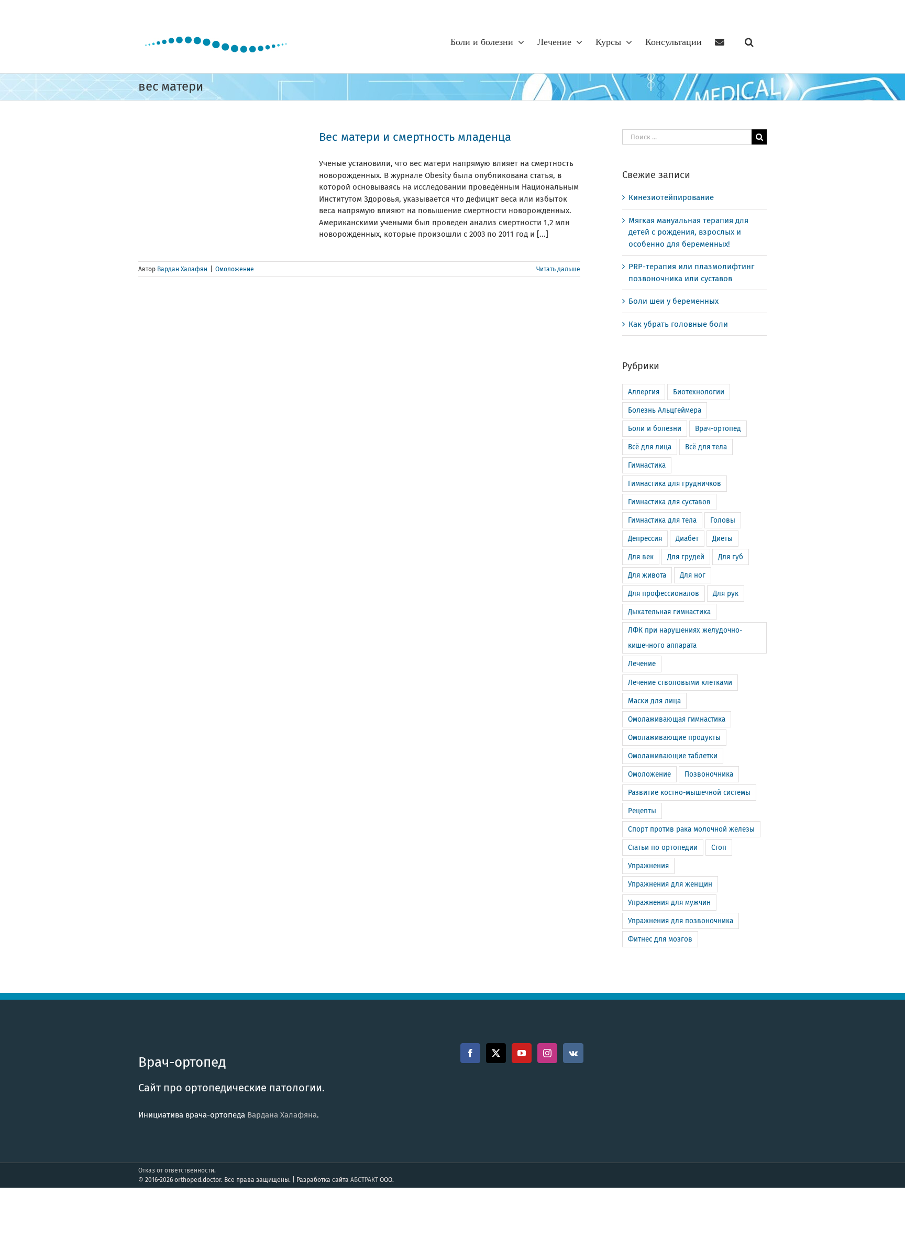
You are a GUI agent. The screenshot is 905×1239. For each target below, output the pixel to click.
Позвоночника (709, 774)
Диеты (722, 538)
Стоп (718, 847)
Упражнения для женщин (670, 884)
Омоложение (234, 269)
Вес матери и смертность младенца (415, 137)
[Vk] (573, 1053)
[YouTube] (522, 1053)
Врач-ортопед (718, 428)
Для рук (725, 593)
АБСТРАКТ (364, 1179)
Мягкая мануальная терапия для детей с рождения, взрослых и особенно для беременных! (688, 232)
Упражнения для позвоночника (680, 920)
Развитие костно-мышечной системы (689, 792)
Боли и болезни (654, 428)
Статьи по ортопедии (663, 847)
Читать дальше (558, 269)
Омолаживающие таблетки (673, 755)
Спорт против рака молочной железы (691, 829)
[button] (749, 41)
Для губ (730, 556)
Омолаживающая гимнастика (676, 719)
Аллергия (643, 392)
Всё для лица (649, 446)
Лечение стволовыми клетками (680, 682)
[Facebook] (470, 1053)
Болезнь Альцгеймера (664, 410)
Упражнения (648, 865)
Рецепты (642, 810)
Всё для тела (706, 446)
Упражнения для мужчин (669, 902)
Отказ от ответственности (176, 1170)
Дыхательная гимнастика (669, 611)
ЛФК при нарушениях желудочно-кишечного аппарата (685, 638)
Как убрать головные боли (678, 324)
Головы (722, 520)
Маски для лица (654, 700)
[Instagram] (547, 1053)
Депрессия (645, 538)
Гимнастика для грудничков (674, 483)
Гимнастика (647, 465)
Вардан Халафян (182, 269)
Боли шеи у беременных (673, 301)
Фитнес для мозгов (660, 939)
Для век (641, 556)
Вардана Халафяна (282, 1115)
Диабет (687, 538)
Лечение (642, 663)
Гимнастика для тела (662, 520)
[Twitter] (496, 1053)
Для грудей (685, 556)
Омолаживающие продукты (674, 737)
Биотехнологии (698, 392)
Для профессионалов (663, 593)
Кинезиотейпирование (671, 197)
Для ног (692, 575)
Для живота (647, 575)
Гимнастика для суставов (669, 501)
